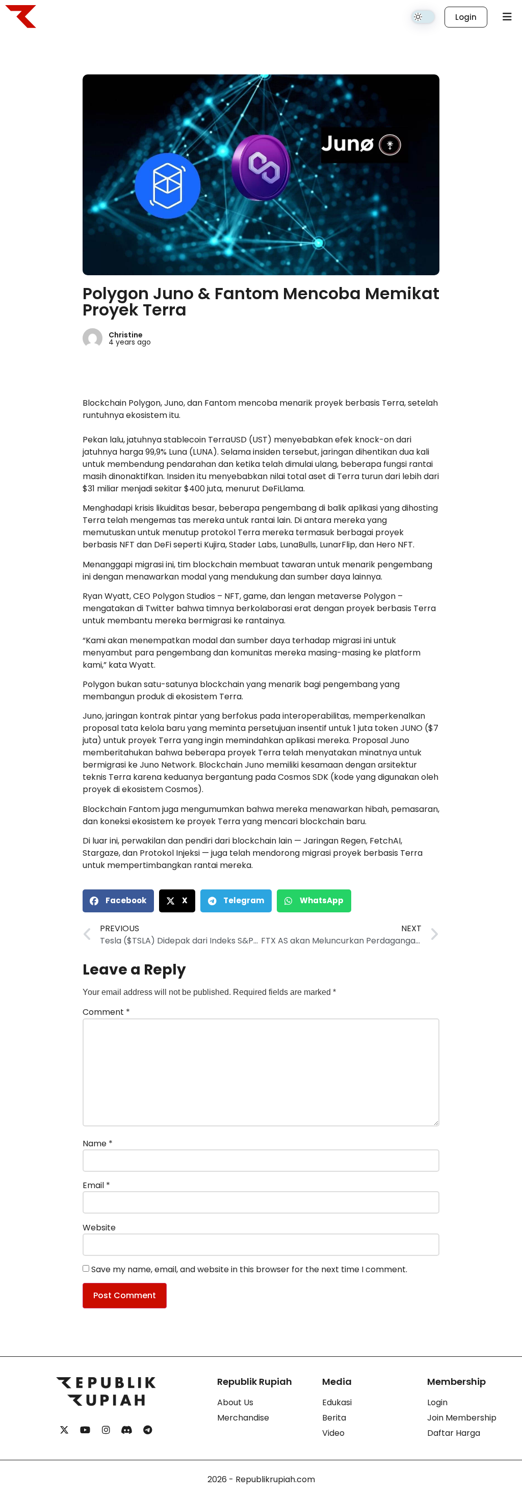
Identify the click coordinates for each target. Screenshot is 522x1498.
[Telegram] (148, 1430)
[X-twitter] (64, 1430)
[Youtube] (85, 1430)
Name (98, 1144)
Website (99, 1228)
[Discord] (127, 1430)
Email (96, 1185)
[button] (118, 900)
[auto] (423, 17)
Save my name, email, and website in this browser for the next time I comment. (249, 1270)
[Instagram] (106, 1430)
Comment (106, 1012)
